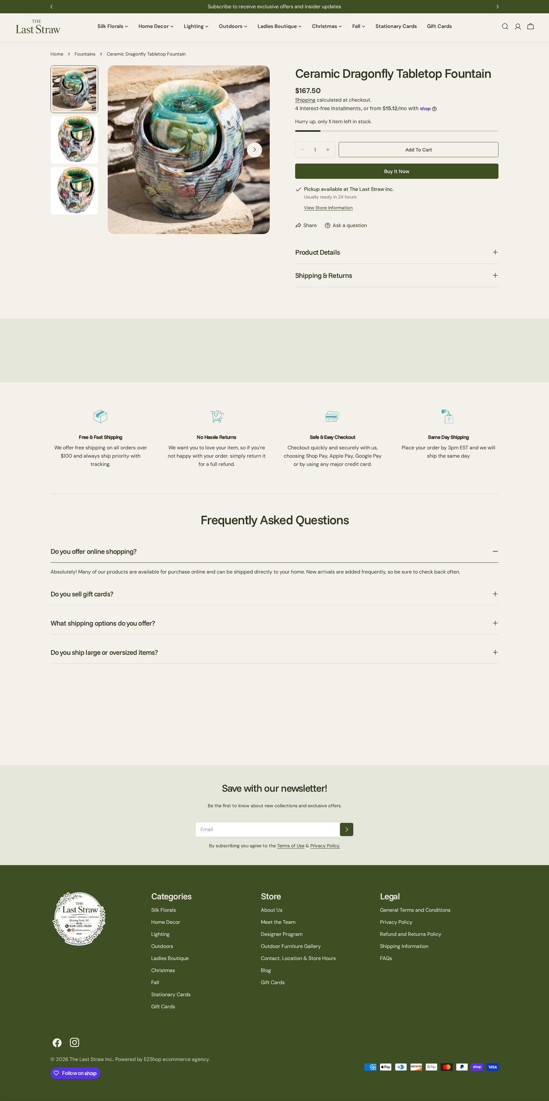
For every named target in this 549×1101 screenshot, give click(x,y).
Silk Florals (163, 910)
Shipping (305, 100)
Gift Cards (163, 1006)
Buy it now (397, 171)
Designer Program (281, 934)
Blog (266, 970)
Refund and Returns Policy (410, 934)
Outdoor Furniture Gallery (291, 946)
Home (57, 54)
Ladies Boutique (170, 958)
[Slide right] (254, 149)
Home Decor (165, 922)
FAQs (386, 958)
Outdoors (162, 946)
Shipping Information (404, 946)
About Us (271, 910)
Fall (155, 982)
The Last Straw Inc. (91, 1059)
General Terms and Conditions (415, 910)
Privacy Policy (396, 922)
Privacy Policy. (325, 846)
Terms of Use (290, 846)
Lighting (160, 934)
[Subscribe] (346, 829)
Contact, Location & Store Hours (298, 958)
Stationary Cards (171, 994)
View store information (328, 208)
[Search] (505, 26)
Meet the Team (278, 922)
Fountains (85, 54)
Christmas (163, 970)
